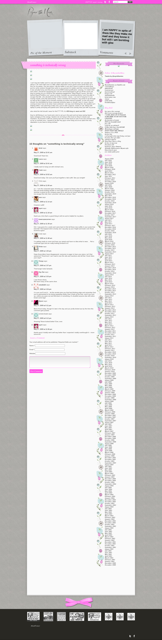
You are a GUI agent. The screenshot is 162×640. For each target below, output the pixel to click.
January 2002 (110, 540)
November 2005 (110, 459)
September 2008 (110, 399)
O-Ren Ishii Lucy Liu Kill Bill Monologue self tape (115, 128)
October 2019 (109, 192)
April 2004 (108, 493)
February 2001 (110, 559)
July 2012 (108, 319)
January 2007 (110, 435)
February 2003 (110, 517)
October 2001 (109, 545)
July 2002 (108, 530)
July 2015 (108, 255)
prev (125, 53)
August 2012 (109, 317)
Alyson (41, 301)
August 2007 (109, 422)
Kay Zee (42, 272)
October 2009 (109, 377)
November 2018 (110, 199)
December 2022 (110, 174)
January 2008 (110, 413)
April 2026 (108, 166)
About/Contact (31, 2)
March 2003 (109, 515)
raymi (41, 208)
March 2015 (109, 262)
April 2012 (108, 324)
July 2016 (108, 234)
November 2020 (110, 181)
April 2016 (108, 239)
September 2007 (110, 421)
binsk (40, 148)
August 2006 (109, 443)
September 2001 (110, 547)
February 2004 (110, 496)
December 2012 (110, 310)
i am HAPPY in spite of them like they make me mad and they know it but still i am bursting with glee (117, 36)
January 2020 (110, 190)
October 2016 (109, 231)
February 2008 (110, 412)
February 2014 (110, 285)
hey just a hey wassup (112, 111)
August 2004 (109, 486)
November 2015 (110, 248)
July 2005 (108, 466)
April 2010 (108, 366)
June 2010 (108, 362)
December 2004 (110, 479)
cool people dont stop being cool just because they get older (117, 137)
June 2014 (108, 278)
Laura (41, 159)
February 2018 (110, 211)
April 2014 (108, 282)
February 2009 (110, 391)
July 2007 (108, 424)
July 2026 (108, 160)
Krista (41, 246)
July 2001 (108, 551)
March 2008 (109, 410)
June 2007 (108, 426)
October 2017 (109, 215)
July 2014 (108, 276)
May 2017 (108, 222)
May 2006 (108, 449)
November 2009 (110, 375)
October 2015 (109, 250)
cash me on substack (112, 125)
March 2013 (109, 304)
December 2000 (110, 563)
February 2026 (110, 169)
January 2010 (110, 371)
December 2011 (110, 331)
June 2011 (108, 341)
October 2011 (109, 334)
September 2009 (110, 378)
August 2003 (109, 507)
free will (107, 123)
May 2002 (108, 533)
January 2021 (110, 180)
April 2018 (108, 208)
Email (31, 349)
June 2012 (108, 320)
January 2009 (110, 392)
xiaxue (107, 99)
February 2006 (110, 454)
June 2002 (108, 531)
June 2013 (108, 299)
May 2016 (108, 238)
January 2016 (110, 245)
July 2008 (108, 403)
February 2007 (110, 433)
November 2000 (110, 565)
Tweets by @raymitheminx (114, 76)
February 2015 (110, 264)
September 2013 (110, 294)
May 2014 (108, 280)
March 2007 (109, 431)
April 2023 (108, 171)
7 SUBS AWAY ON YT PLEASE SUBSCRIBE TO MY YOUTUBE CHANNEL (115, 116)
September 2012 (110, 315)
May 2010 (108, 364)
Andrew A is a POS (111, 132)
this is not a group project (114, 113)
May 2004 (108, 491)
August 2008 (109, 401)
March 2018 (109, 209)
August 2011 (109, 338)
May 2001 (108, 554)
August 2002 (109, 528)
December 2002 (110, 521)
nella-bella (108, 100)
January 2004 (110, 498)
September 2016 (110, 232)
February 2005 (110, 475)
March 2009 (109, 389)
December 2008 (110, 394)
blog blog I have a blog (113, 141)
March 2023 (109, 173)
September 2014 (110, 273)
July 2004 (108, 487)
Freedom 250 (109, 145)
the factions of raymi (112, 120)
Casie (41, 170)
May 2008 (108, 406)
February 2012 (110, 327)
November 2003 (110, 501)
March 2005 (109, 473)
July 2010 (108, 361)
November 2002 (110, 523)
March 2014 (109, 283)
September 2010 (110, 357)
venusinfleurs (109, 86)
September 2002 (110, 526)
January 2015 (110, 266)
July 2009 (108, 382)
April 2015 (108, 260)
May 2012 (108, 322)
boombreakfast (110, 102)
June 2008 (108, 405)
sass (40, 197)
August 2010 (109, 359)
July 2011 (108, 340)
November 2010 (110, 354)
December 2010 (110, 352)
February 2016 (110, 243)
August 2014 (109, 275)
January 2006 (110, 456)
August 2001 (109, 549)
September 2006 (110, 442)
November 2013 (110, 290)
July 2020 (108, 185)
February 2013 (110, 306)
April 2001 (108, 556)
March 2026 (109, 167)
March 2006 (109, 452)
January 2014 (110, 287)
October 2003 (109, 503)
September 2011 (110, 336)
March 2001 (109, 558)
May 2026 (108, 164)
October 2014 (109, 271)
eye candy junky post (112, 152)
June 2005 (108, 468)
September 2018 (110, 202)
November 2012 (110, 311)
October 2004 (109, 482)
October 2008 (109, 398)
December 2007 (110, 415)
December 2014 (110, 268)
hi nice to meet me (111, 143)
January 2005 (110, 477)
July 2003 (108, 508)
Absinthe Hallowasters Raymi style (116, 148)
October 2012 (109, 313)
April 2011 (108, 345)
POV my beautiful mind (113, 122)
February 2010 (110, 370)
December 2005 (110, 457)
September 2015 (110, 252)
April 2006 (108, 450)
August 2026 (109, 158)
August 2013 (109, 296)
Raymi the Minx (40, 12)
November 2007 (110, 417)
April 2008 (108, 408)
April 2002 (108, 535)
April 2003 (108, 514)
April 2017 (108, 224)
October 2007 (109, 419)
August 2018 (109, 204)
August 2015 (109, 253)
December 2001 (110, 542)
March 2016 (109, 241)
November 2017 (110, 213)
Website (32, 353)
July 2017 (108, 220)
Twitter (105, 2)
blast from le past (111, 150)
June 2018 (108, 206)
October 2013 (109, 292)
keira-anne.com (110, 97)
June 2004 (108, 489)
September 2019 (110, 194)
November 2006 (110, 438)
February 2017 (110, 225)
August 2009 (109, 380)
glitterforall (109, 88)
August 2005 (109, 464)
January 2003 (110, 519)
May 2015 (108, 259)
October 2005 (109, 461)
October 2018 (109, 201)
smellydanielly (110, 95)
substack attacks (110, 139)
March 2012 (109, 326)
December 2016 (110, 227)
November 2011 (110, 333)
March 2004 (109, 494)
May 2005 (108, 470)
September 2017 (110, 217)
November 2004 (110, 480)
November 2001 (110, 544)
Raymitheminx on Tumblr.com (115, 85)
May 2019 (108, 195)
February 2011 (110, 348)
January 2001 (110, 561)
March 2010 (109, 368)
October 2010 (109, 355)
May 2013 (108, 301)
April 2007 (108, 429)
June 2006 (108, 447)
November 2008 (110, 396)
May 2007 (108, 428)
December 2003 (110, 500)
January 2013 (110, 308)
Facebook (109, 2)
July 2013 (108, 297)
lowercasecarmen (45, 219)
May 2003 (108, 512)
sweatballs (42, 285)
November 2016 (110, 229)
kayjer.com (108, 93)
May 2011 (108, 343)
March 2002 (109, 537)
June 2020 (108, 187)
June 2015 (108, 257)
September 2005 (110, 463)
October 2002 (109, 524)
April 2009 (108, 387)
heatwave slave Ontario (113, 146)
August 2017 (109, 218)
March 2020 (109, 188)
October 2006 (109, 440)
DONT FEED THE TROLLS (114, 130)
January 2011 (110, 350)
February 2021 (110, 178)
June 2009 (108, 384)
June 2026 (108, 162)
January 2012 (110, 329)
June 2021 (108, 176)
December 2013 (110, 289)
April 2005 (108, 472)
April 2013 (108, 303)
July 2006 (108, 445)
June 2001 (108, 552)
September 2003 (110, 505)
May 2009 (108, 385)
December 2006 (110, 436)
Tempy (41, 261)
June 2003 (108, 510)
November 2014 (110, 269)
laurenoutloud (110, 92)
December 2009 (110, 373)
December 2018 (110, 197)
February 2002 (110, 538)
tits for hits (108, 134)
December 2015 (110, 246)
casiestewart (109, 90)
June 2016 (108, 236)
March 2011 (109, 347)
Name (32, 345)
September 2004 (110, 484)
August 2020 (109, 183)
